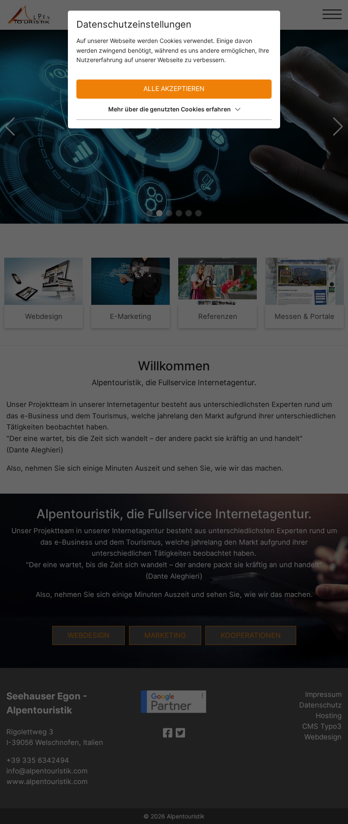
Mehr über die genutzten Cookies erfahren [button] (169, 109)
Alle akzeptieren (174, 89)
